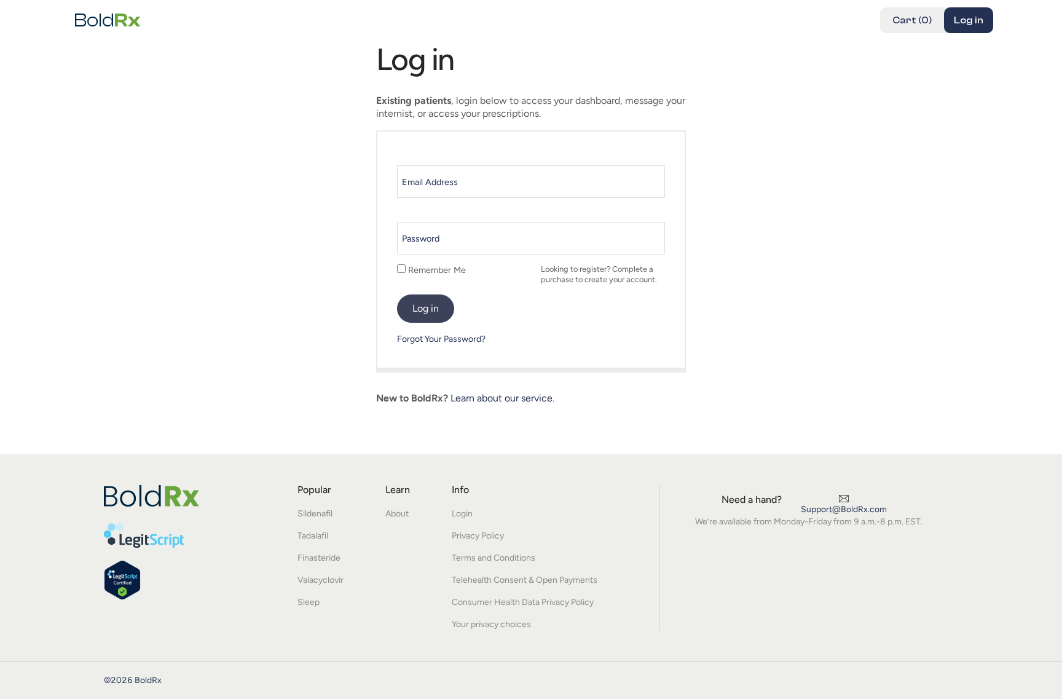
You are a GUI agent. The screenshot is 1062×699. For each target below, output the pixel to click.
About (397, 513)
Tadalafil (312, 536)
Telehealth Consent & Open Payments (524, 580)
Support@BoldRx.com (844, 509)
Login (462, 513)
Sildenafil (314, 513)
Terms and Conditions (493, 558)
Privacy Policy (478, 536)
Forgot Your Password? (441, 339)
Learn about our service (501, 398)
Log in (968, 20)
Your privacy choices (491, 624)
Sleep (308, 602)
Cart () (912, 20)
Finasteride (318, 558)
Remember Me (436, 269)
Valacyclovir (320, 580)
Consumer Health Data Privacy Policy (523, 602)
